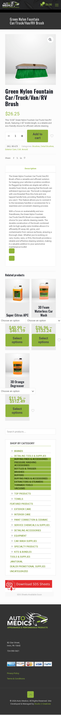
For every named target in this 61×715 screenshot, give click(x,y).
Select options (17, 340)
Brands (18, 451)
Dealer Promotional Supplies (27, 566)
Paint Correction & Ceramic (31, 519)
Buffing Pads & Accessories (31, 459)
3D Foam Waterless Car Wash (44, 311)
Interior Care (22, 514)
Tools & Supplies (20, 556)
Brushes (36, 146)
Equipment (20, 535)
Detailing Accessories (27, 530)
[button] (50, 39)
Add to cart (37, 136)
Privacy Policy (13, 673)
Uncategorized (19, 571)
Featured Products (21, 503)
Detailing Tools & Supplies (30, 456)
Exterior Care (10, 149)
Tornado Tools (23, 485)
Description (30, 168)
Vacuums (19, 488)
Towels (18, 499)
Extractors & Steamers (28, 481)
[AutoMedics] (10, 5)
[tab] (30, 168)
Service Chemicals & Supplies (32, 525)
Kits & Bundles (23, 551)
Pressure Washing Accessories (25, 464)
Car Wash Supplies (25, 541)
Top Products (22, 493)
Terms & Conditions (16, 678)
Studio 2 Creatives (42, 704)
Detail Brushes (47, 146)
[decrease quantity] (8, 136)
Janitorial (16, 561)
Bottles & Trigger (25, 468)
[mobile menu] (56, 4)
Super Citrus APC (17, 315)
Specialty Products (26, 546)
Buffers (19, 475)
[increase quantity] (22, 136)
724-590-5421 (13, 651)
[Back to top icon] (30, 694)
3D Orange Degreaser (17, 383)
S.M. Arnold (22, 149)
